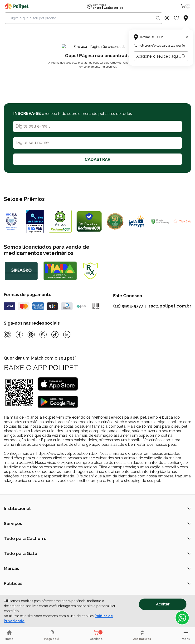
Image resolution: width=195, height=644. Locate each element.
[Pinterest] (31, 334)
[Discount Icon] (167, 18)
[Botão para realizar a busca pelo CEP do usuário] (183, 56)
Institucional (17, 508)
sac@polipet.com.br (169, 305)
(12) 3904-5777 (128, 305)
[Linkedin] (66, 334)
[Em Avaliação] (35, 221)
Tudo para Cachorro (25, 538)
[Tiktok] (54, 334)
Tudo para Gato (20, 553)
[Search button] (158, 18)
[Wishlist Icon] (176, 18)
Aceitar (163, 604)
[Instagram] (7, 334)
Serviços (13, 523)
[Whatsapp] (43, 334)
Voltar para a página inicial (97, 78)
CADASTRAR (97, 159)
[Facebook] (19, 334)
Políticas (13, 583)
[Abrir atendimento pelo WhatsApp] (182, 618)
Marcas (11, 568)
